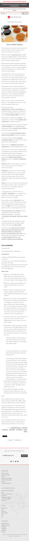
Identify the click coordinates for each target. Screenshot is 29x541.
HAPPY (20, 118)
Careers (3, 481)
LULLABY (12, 109)
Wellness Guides (5, 525)
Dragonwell (18, 157)
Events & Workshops (6, 480)
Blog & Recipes (5, 523)
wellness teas (16, 55)
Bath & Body (4, 513)
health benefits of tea (10, 237)
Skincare (3, 511)
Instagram (4, 528)
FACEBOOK (6, 216)
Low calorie (19, 429)
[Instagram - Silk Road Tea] (13, 461)
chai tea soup (15, 228)
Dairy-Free (24, 427)
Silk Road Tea (9, 534)
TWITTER (19, 216)
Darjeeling (22, 159)
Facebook (3, 527)
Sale (2, 509)
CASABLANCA (5, 121)
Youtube (3, 531)
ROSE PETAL (19, 109)
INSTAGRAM (13, 216)
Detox (3, 183)
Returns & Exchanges (6, 494)
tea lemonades (11, 233)
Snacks (25, 429)
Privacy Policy (17, 534)
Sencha (3, 159)
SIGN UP (24, 456)
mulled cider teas (15, 230)
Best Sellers (4, 508)
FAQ (2, 492)
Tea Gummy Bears (14, 44)
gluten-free (5, 429)
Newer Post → (18, 440)
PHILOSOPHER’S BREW (13, 115)
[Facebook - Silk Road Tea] (11, 461)
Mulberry (4, 170)
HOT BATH (17, 200)
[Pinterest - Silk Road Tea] (15, 461)
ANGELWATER (5, 109)
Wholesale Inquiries (6, 497)
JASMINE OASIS (22, 120)
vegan (25, 431)
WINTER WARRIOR (6, 126)
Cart (25, 13)
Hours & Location (5, 475)
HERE (8, 206)
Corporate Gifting (5, 499)
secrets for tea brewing (15, 239)
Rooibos (10, 157)
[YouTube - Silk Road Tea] (18, 461)
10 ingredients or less (16, 427)
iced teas (19, 233)
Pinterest (3, 530)
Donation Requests (6, 483)
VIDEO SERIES (17, 225)
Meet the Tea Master (6, 478)
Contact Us (4, 495)
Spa (2, 514)
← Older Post (10, 440)
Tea (2, 516)
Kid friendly (12, 429)
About (2, 476)
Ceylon (15, 159)
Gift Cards (3, 500)
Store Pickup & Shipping (7, 490)
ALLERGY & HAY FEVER (19, 128)
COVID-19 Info (4, 473)
